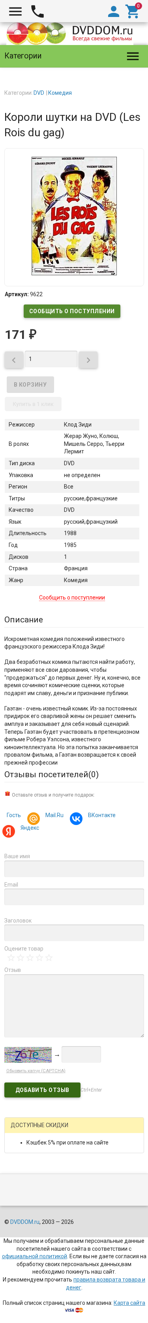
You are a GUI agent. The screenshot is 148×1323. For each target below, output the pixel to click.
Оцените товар (23, 948)
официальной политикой (34, 1256)
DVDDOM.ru (24, 1222)
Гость (14, 815)
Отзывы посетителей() (51, 774)
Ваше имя (17, 856)
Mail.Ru (54, 815)
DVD (39, 93)
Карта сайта (129, 1303)
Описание (23, 619)
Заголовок (18, 920)
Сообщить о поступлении (72, 311)
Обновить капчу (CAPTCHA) (36, 1070)
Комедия (60, 93)
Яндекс (30, 828)
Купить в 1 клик (33, 404)
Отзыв (12, 970)
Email (11, 884)
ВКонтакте (102, 815)
